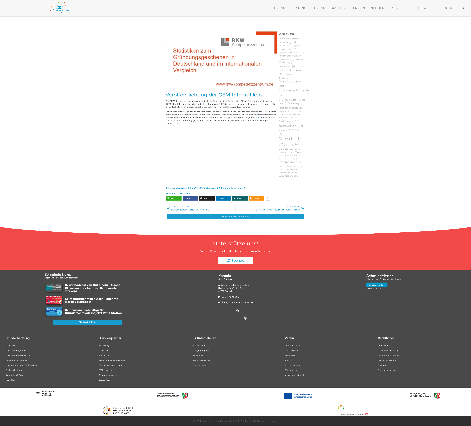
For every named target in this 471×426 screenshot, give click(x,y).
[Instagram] (221, 318)
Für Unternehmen (369, 8)
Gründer (288, 66)
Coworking (288, 49)
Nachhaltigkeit (288, 117)
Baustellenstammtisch (289, 39)
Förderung (287, 62)
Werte (282, 169)
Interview (283, 111)
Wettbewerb (293, 169)
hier (258, 117)
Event (282, 59)
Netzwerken (291, 126)
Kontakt (448, 8)
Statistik (291, 152)
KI (290, 111)
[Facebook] (246, 310)
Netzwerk (289, 121)
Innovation (293, 107)
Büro (299, 46)
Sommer (290, 145)
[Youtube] (229, 318)
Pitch (283, 130)
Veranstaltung (289, 166)
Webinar (299, 166)
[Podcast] (246, 318)
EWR (288, 59)
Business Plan (287, 45)
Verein (398, 8)
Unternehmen (292, 155)
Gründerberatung (290, 8)
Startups (282, 152)
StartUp (295, 149)
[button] (463, 7)
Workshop (288, 172)
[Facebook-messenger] (229, 310)
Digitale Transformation (291, 52)
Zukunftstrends (289, 176)
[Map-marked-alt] (238, 310)
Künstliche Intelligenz (291, 114)
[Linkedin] (238, 318)
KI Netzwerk (422, 8)
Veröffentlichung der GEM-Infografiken (214, 95)
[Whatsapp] (221, 310)
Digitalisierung (291, 55)
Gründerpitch (285, 78)
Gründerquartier (329, 8)
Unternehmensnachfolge (288, 159)
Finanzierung (297, 59)
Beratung (288, 42)
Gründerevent (291, 75)
